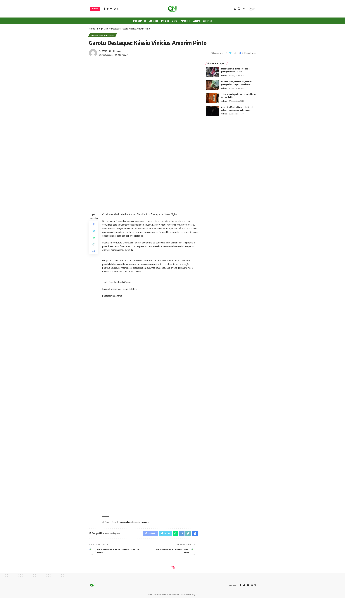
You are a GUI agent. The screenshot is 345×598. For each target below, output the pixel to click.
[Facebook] (104, 9)
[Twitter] (107, 9)
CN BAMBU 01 (105, 51)
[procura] (239, 8)
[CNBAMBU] (172, 8)
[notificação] (235, 8)
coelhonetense (130, 522)
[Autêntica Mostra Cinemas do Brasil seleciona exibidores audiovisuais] (212, 111)
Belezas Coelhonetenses (102, 35)
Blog (99, 28)
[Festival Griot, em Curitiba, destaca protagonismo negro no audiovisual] (212, 85)
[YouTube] (111, 9)
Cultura (224, 75)
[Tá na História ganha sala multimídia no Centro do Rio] (212, 98)
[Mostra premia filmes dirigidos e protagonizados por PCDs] (212, 72)
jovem (140, 522)
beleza (120, 522)
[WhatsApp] (118, 9)
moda (146, 522)
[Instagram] (114, 9)
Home (92, 28)
